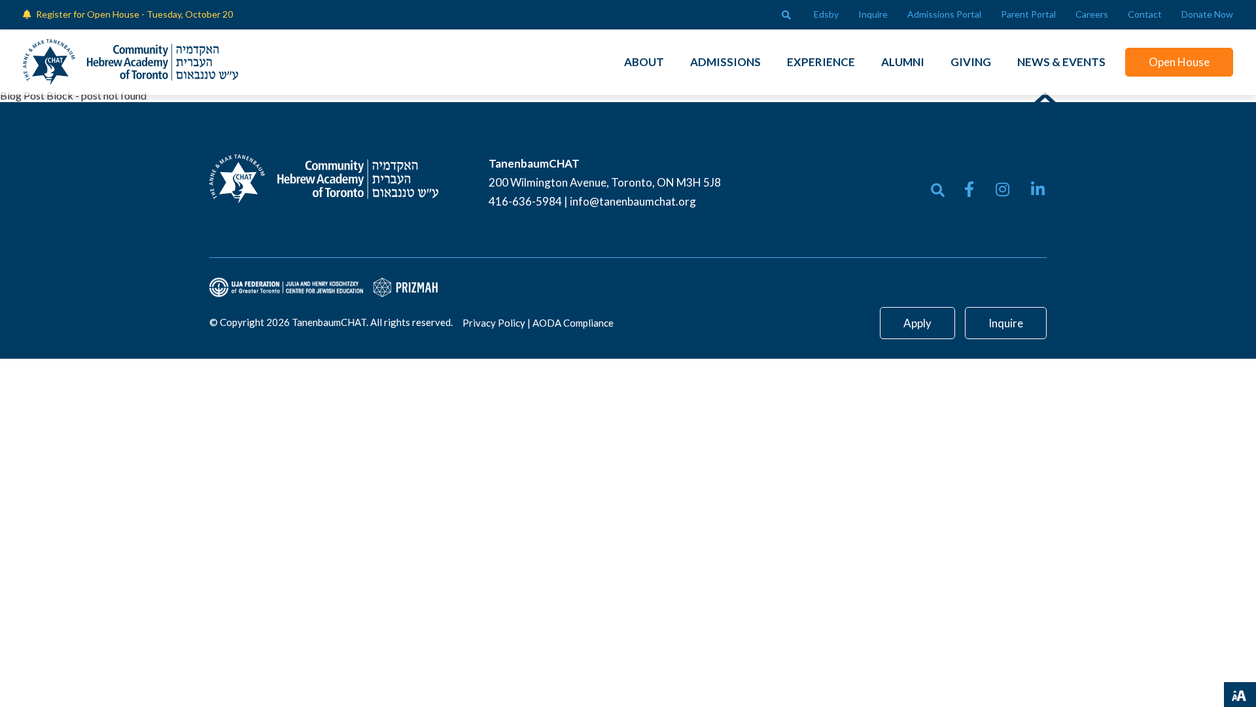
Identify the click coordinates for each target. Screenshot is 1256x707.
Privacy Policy (493, 323)
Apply (917, 323)
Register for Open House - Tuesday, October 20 (134, 14)
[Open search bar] (786, 15)
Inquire (1005, 323)
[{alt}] (323, 177)
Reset (1159, 693)
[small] (969, 189)
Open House (1179, 62)
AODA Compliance (573, 323)
